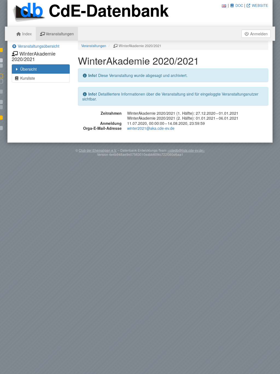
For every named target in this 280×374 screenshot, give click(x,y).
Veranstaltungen (59, 33)
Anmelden (258, 33)
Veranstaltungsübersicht (38, 46)
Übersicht (28, 69)
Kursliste (27, 78)
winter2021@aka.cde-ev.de (150, 128)
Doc (238, 5)
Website (259, 5)
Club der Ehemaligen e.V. (98, 150)
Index (26, 33)
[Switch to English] (224, 5)
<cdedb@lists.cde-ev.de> (186, 150)
